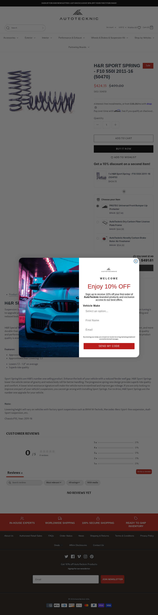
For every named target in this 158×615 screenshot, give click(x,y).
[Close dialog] (136, 261)
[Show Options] (132, 311)
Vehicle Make (91, 305)
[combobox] (108, 311)
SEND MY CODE (109, 346)
